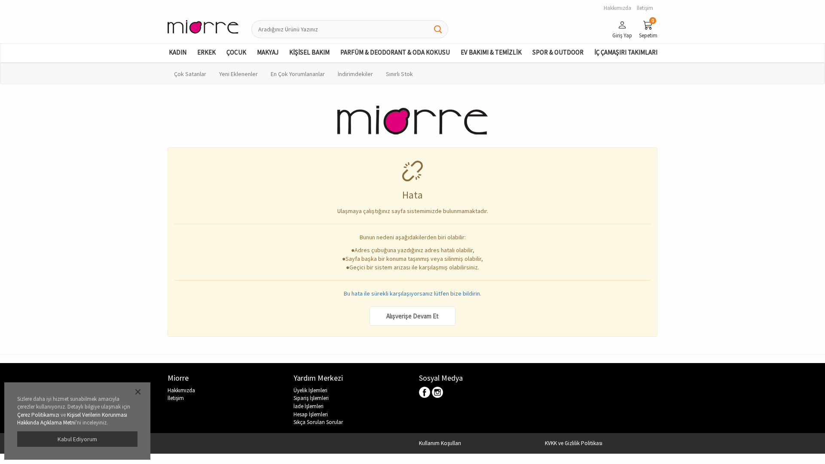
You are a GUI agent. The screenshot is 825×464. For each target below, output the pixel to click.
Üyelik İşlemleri (310, 390)
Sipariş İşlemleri (311, 398)
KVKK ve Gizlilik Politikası (573, 443)
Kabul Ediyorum (77, 439)
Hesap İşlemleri (310, 414)
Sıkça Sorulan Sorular (318, 422)
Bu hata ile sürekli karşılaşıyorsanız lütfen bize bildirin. (412, 293)
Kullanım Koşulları (440, 443)
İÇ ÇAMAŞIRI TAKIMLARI (625, 52)
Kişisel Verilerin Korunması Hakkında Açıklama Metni (72, 419)
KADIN (177, 52)
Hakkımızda (181, 390)
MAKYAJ (267, 52)
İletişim (176, 398)
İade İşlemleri (308, 406)
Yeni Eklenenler (238, 74)
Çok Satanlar (190, 74)
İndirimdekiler (355, 74)
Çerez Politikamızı (38, 414)
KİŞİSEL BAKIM (309, 52)
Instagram (437, 393)
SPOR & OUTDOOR (558, 52)
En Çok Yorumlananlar (298, 74)
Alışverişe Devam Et (412, 316)
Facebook (425, 393)
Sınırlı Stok (399, 74)
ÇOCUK (236, 52)
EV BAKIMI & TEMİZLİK (491, 52)
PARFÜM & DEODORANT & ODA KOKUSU (395, 52)
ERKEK (206, 52)
